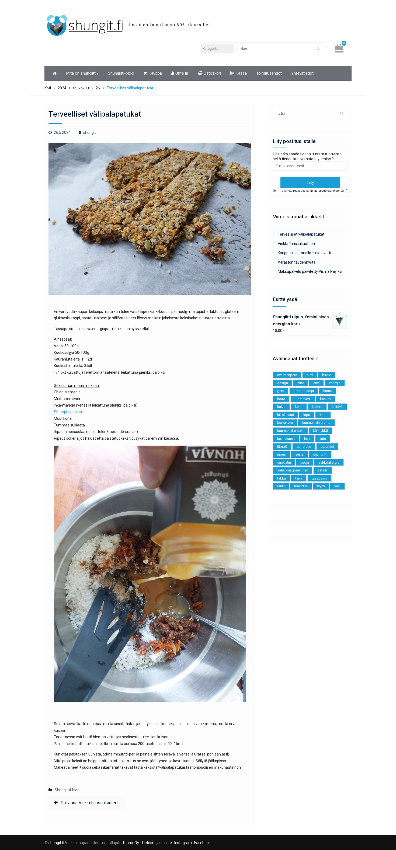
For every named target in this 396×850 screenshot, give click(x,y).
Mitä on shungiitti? (82, 73)
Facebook (202, 843)
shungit (89, 132)
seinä (299, 454)
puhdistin (304, 447)
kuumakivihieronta (316, 423)
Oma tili (181, 73)
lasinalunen (286, 438)
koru (322, 415)
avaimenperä (287, 375)
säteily (323, 470)
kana (299, 407)
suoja (304, 462)
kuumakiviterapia (290, 431)
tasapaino (319, 478)
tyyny (321, 486)
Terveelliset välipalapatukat (301, 234)
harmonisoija (304, 391)
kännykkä (320, 431)
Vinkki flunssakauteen (296, 244)
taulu (281, 486)
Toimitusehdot (269, 73)
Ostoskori (212, 73)
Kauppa (154, 73)
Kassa (240, 73)
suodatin (284, 462)
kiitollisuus (285, 415)
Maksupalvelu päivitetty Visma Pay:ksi (310, 271)
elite (300, 383)
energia (335, 383)
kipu (306, 415)
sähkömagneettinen (292, 470)
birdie (326, 375)
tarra (298, 478)
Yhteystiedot (302, 73)
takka (281, 478)
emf (316, 383)
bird (310, 375)
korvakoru (285, 423)
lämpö (282, 447)
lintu (322, 438)
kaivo (281, 407)
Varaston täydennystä (296, 262)
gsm (280, 391)
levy (307, 438)
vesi (337, 486)
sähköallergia (328, 462)
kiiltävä (337, 407)
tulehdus (301, 486)
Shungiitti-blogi (121, 73)
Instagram (183, 843)
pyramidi (327, 447)
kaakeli (325, 399)
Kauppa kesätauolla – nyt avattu (305, 253)
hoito (281, 399)
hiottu (327, 391)
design (282, 383)
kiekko (317, 407)
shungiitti (320, 454)
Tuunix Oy (130, 843)
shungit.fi (56, 843)
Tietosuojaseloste (156, 843)
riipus (281, 454)
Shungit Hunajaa (68, 412)
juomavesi (303, 399)
